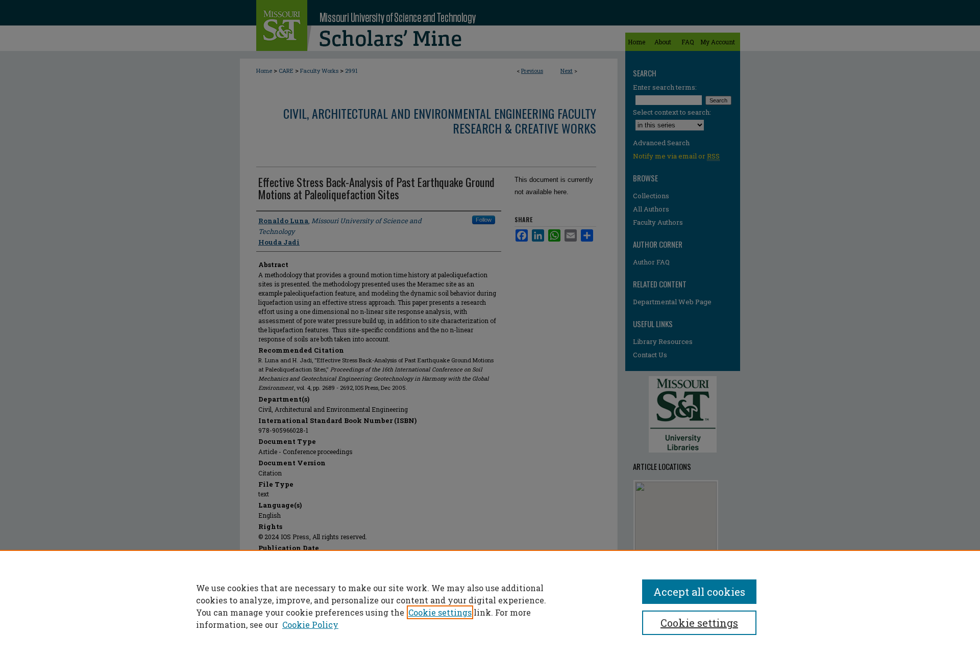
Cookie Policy (310, 624)
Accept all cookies (699, 591)
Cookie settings (440, 612)
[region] (490, 606)
